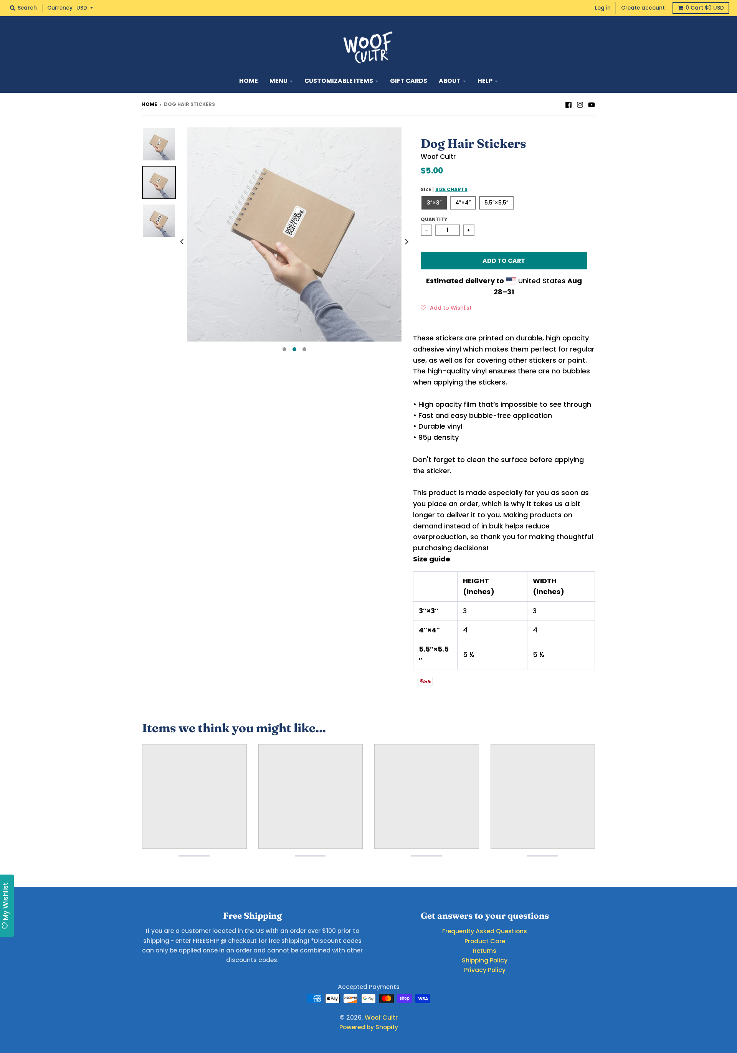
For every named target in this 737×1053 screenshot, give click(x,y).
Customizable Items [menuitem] (338, 80)
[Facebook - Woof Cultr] (568, 104)
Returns (484, 950)
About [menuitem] (450, 80)
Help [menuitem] (485, 80)
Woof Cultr (438, 156)
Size (444, 189)
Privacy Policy (485, 970)
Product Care (484, 941)
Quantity (434, 219)
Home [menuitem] (248, 80)
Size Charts (451, 189)
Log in (603, 8)
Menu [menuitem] (278, 80)
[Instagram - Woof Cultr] (580, 104)
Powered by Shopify (368, 1027)
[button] (446, 307)
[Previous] (182, 241)
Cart (705, 8)
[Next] (406, 241)
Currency (60, 8)
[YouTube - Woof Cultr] (591, 104)
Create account (643, 8)
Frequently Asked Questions (484, 931)
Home (149, 104)
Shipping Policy (484, 960)
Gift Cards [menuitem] (408, 80)
